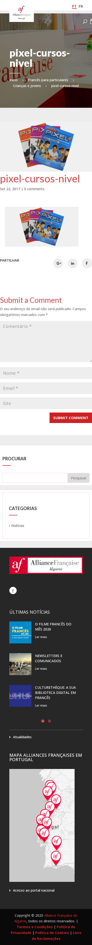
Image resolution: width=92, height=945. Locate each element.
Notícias (17, 525)
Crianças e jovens (27, 85)
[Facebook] (13, 590)
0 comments (34, 189)
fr (81, 6)
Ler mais (41, 637)
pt (74, 6)
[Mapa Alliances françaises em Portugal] (42, 880)
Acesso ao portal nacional (33, 890)
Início (13, 80)
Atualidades (22, 737)
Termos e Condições (35, 927)
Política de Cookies (52, 932)
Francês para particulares (48, 80)
